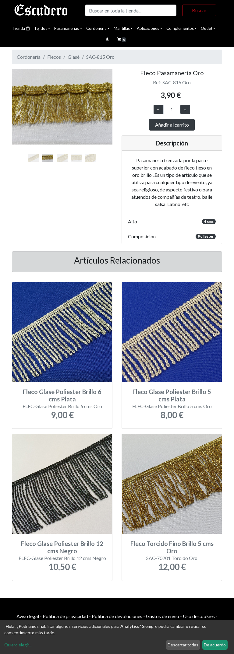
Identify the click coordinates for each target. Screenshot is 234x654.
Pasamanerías (66, 28)
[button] (19, 113)
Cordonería (96, 28)
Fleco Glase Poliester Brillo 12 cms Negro (62, 547)
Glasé (74, 57)
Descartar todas (183, 644)
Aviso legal (27, 616)
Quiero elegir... (18, 644)
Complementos (180, 28)
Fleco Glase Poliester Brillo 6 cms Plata (62, 395)
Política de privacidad (65, 616)
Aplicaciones (148, 28)
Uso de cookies (199, 616)
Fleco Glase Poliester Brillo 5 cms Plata (172, 395)
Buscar (199, 10)
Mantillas (122, 28)
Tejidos (40, 28)
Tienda (19, 28)
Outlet (206, 28)
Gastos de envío (162, 616)
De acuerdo (215, 644)
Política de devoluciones (117, 616)
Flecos (54, 57)
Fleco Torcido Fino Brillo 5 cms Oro (172, 547)
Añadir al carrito (172, 125)
